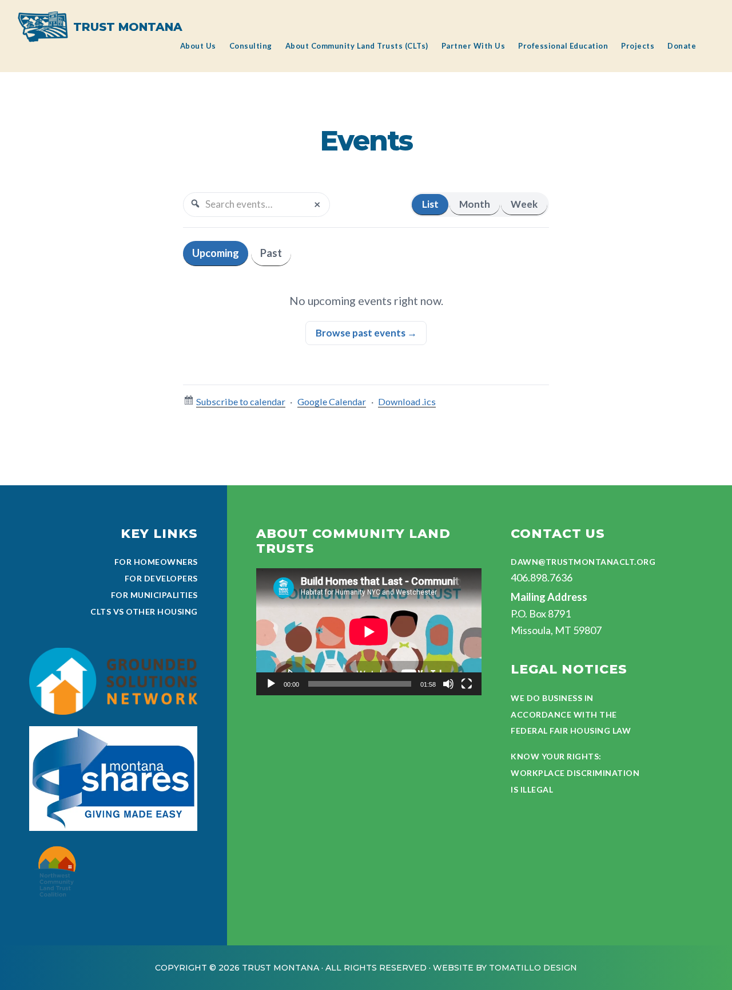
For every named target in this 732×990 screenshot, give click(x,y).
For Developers (161, 578)
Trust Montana (127, 27)
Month (474, 204)
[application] (369, 631)
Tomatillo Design (533, 968)
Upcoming (215, 253)
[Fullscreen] (466, 684)
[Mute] (448, 684)
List (430, 204)
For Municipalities (154, 595)
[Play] (271, 684)
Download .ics (407, 401)
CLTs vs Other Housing (144, 611)
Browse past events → (366, 333)
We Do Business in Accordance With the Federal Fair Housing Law (571, 714)
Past (271, 253)
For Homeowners (156, 562)
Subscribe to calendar (240, 401)
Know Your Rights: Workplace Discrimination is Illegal (575, 772)
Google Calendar (331, 401)
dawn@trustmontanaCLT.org (583, 562)
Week (524, 204)
